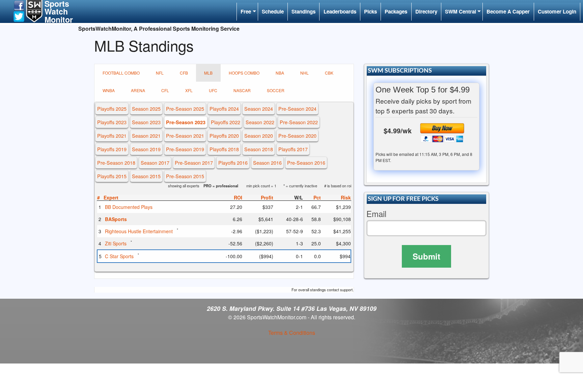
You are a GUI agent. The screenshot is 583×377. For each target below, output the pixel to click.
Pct (317, 197)
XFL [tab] (189, 90)
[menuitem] (247, 12)
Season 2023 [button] (146, 122)
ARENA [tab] (138, 90)
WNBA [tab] (109, 90)
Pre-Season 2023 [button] (185, 122)
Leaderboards (340, 11)
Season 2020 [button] (258, 135)
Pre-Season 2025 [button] (185, 108)
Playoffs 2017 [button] (293, 149)
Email (376, 214)
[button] (18, 5)
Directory (426, 11)
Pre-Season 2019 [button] (185, 149)
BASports (116, 219)
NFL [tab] (160, 73)
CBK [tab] (329, 73)
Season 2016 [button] (267, 162)
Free (246, 11)
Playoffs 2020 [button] (224, 135)
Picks (370, 11)
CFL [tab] (165, 90)
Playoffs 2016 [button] (233, 162)
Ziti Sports (116, 243)
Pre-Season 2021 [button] (185, 135)
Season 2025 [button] (146, 108)
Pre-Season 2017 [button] (194, 162)
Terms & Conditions (291, 332)
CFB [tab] (184, 73)
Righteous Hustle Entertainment (139, 231)
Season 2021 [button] (146, 135)
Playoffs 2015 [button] (112, 176)
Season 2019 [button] (146, 149)
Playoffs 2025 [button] (112, 108)
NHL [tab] (304, 73)
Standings (303, 11)
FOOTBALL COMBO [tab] (121, 73)
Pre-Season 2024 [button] (297, 108)
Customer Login (557, 11)
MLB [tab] (208, 73)
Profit (267, 197)
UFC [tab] (213, 90)
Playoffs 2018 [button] (224, 149)
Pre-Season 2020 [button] (297, 135)
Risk (346, 197)
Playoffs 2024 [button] (224, 108)
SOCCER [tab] (275, 90)
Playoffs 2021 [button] (112, 135)
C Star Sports (119, 256)
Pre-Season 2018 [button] (116, 162)
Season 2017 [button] (155, 162)
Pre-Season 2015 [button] (185, 176)
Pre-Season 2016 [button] (306, 162)
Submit (426, 256)
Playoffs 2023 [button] (112, 122)
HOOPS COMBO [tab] (244, 73)
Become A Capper (508, 11)
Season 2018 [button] (258, 149)
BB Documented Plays (128, 207)
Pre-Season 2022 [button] (299, 122)
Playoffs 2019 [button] (112, 149)
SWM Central (460, 11)
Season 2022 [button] (260, 122)
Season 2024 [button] (258, 108)
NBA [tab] (280, 73)
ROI (238, 197)
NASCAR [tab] (242, 90)
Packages (396, 11)
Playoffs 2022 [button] (225, 122)
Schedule (273, 11)
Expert (111, 197)
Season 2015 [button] (146, 176)
